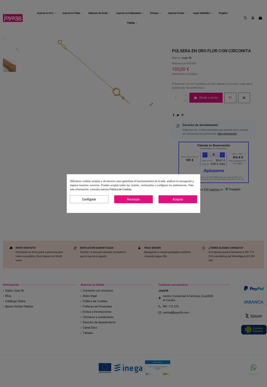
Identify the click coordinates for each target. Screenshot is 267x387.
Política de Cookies (120, 189)
